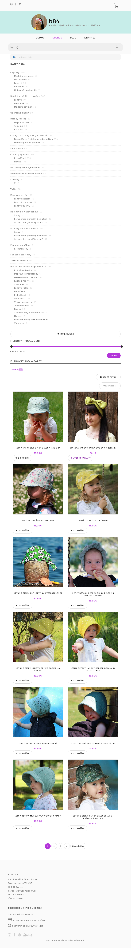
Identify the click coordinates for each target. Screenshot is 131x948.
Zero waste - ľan (21, 195)
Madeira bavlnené (26, 76)
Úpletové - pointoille (27, 90)
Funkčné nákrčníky (22, 255)
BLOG (73, 38)
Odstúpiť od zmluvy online (27, 926)
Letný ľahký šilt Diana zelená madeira (37, 448)
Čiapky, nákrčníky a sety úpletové (31, 135)
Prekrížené (22, 158)
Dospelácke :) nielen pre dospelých (36, 139)
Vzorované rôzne (25, 302)
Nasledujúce (78, 846)
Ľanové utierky (24, 206)
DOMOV (40, 38)
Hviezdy (19, 316)
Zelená (16, 369)
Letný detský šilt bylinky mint (37, 520)
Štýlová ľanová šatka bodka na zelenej (93, 448)
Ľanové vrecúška (25, 202)
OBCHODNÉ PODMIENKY (20, 915)
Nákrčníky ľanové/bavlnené (27, 167)
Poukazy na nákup (21, 245)
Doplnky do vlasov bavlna (26, 228)
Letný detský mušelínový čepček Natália (38, 816)
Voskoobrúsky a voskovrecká (28, 173)
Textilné (20, 126)
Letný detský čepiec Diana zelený (38, 743)
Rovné (20, 162)
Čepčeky (17, 72)
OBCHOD (57, 38)
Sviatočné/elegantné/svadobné (33, 319)
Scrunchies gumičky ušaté (30, 222)
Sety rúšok (22, 298)
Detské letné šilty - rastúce (27, 96)
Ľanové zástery (24, 199)
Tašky (15, 189)
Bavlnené (21, 86)
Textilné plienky (21, 260)
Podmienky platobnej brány (28, 920)
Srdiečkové (22, 295)
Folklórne (21, 291)
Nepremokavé (23, 122)
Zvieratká (21, 284)
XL (16, 183)
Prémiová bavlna (25, 270)
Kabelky (16, 179)
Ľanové (20, 83)
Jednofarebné (23, 305)
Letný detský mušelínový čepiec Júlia (93, 743)
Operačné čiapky (21, 113)
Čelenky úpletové (22, 154)
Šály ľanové (18, 148)
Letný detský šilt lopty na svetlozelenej (38, 593)
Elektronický (22, 249)
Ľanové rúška (23, 288)
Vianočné (20, 323)
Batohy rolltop (20, 119)
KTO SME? (89, 38)
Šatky (19, 215)
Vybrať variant (81, 458)
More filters (66, 334)
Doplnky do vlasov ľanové (26, 212)
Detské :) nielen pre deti (29, 142)
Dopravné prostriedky (27, 274)
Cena (13, 351)
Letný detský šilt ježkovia (93, 520)
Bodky (19, 309)
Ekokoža (20, 129)
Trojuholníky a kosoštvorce (30, 312)
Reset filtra (109, 377)
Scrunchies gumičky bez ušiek (32, 219)
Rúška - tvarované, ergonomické (30, 266)
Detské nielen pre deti (28, 277)
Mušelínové (22, 79)
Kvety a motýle (24, 281)
